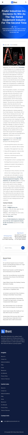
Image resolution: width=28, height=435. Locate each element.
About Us (3, 356)
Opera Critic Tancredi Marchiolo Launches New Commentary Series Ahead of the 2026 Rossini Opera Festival (13, 277)
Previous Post (7, 237)
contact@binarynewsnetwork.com (12, 421)
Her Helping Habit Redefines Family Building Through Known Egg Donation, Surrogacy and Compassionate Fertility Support (13, 300)
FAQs (2, 364)
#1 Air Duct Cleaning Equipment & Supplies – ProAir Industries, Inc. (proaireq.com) (13, 178)
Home (14, 27)
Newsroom (3, 370)
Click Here (10, 216)
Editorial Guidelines (5, 362)
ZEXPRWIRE (21, 67)
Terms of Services (5, 378)
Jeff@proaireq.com (12, 207)
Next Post (20, 236)
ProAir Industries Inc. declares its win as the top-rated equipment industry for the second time (13, 220)
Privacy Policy (4, 376)
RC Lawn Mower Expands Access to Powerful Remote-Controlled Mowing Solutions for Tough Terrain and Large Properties (14, 264)
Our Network (4, 373)
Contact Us (3, 359)
